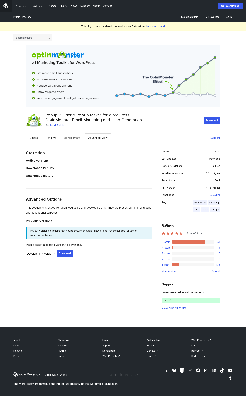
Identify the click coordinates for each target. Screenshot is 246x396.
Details (33, 137)
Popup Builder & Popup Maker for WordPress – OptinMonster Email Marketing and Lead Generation (93, 117)
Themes (62, 345)
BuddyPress (199, 356)
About (16, 340)
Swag (151, 356)
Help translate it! (155, 26)
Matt (195, 345)
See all (216, 271)
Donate (152, 350)
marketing (214, 202)
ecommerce (200, 202)
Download (212, 120)
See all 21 (215, 195)
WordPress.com (201, 340)
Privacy (17, 356)
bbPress (197, 350)
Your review (169, 271)
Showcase (63, 340)
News (16, 345)
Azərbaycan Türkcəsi (56, 374)
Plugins (62, 350)
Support (215, 137)
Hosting (17, 350)
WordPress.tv (111, 356)
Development (72, 137)
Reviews (51, 137)
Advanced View (98, 137)
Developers (108, 350)
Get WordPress (230, 5)
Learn (105, 340)
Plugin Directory (22, 16)
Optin (196, 209)
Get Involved (154, 340)
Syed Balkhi (57, 125)
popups (215, 209)
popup (205, 209)
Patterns (62, 356)
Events (150, 345)
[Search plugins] (49, 37)
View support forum (174, 308)
